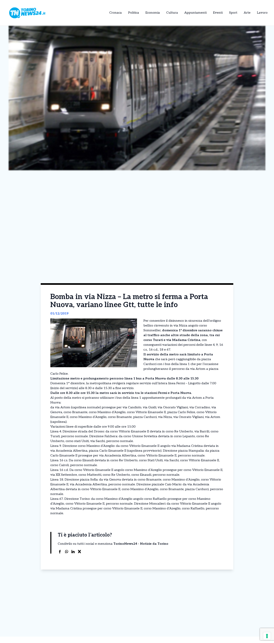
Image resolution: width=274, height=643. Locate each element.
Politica (133, 13)
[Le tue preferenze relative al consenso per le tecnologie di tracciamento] (267, 636)
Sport (233, 13)
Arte (247, 13)
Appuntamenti (195, 13)
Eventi (218, 13)
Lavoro (262, 13)
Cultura (172, 13)
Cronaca (115, 13)
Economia (152, 13)
